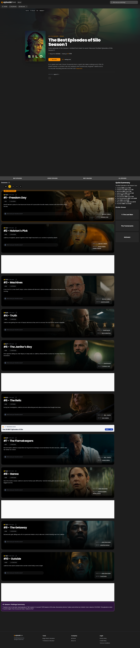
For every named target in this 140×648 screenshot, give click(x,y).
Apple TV (56, 74)
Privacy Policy (103, 638)
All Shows (73, 638)
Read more (79, 68)
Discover (22, 6)
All (5, 186)
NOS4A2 (127, 237)
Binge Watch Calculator (49, 638)
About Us (73, 640)
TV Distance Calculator (48, 640)
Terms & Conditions (105, 643)
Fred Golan (103, 576)
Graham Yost (104, 217)
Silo (37, 10)
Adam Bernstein (103, 489)
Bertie (109, 415)
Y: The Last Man (127, 215)
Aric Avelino (105, 418)
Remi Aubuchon (106, 333)
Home (27, 10)
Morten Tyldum (106, 214)
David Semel (106, 330)
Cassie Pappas (97, 248)
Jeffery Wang (97, 493)
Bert (105, 415)
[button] (36, 214)
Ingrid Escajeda (105, 302)
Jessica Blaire (102, 246)
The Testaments (127, 226)
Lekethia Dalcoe (104, 545)
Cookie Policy (103, 640)
